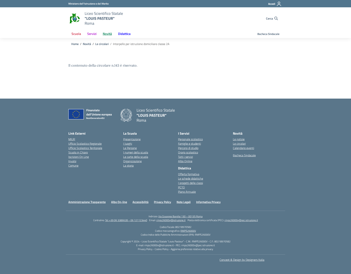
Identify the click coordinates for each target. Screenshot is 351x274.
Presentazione (132, 139)
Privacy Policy (162, 202)
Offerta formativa (188, 174)
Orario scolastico (188, 152)
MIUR (71, 139)
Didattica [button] (124, 33)
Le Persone (130, 148)
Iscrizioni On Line (78, 157)
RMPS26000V (188, 231)
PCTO (181, 187)
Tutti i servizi (185, 157)
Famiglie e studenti (189, 143)
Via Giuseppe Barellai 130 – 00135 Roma (180, 216)
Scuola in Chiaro (78, 152)
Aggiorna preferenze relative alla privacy (192, 249)
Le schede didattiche (190, 178)
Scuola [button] (76, 33)
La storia (128, 165)
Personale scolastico (190, 139)
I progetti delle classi (190, 183)
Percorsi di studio (188, 148)
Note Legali (184, 202)
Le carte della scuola (135, 157)
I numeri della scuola (135, 152)
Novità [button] (107, 33)
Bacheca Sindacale (268, 34)
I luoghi (127, 143)
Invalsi (72, 161)
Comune (73, 165)
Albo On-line (119, 202)
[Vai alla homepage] (74, 18)
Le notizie (239, 139)
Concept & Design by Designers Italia (242, 260)
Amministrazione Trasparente (87, 202)
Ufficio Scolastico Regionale (85, 143)
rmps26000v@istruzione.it (171, 220)
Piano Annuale (187, 191)
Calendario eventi (243, 148)
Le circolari (239, 143)
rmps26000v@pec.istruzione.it (241, 220)
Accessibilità (140, 202)
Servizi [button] (92, 33)
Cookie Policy (162, 249)
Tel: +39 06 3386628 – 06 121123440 (126, 220)
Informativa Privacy (208, 202)
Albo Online (185, 161)
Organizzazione (132, 161)
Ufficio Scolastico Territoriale (85, 148)
